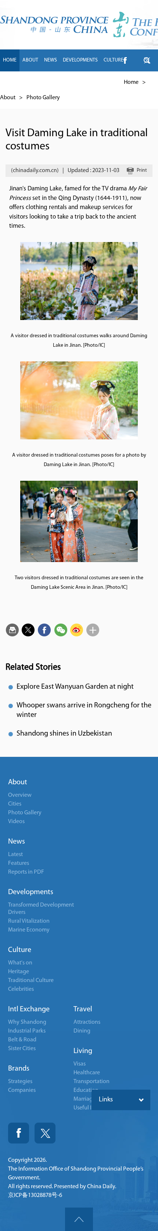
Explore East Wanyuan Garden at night (75, 687)
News (16, 841)
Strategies (20, 1082)
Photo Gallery (43, 98)
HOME (10, 60)
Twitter (45, 1133)
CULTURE (113, 60)
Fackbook (18, 1133)
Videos (16, 822)
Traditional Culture (31, 980)
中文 (116, 82)
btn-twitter (147, 60)
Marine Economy (29, 930)
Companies (22, 1090)
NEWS (50, 60)
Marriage (84, 1099)
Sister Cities (22, 1049)
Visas (79, 1064)
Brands (18, 1068)
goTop (79, 1219)
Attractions (86, 1022)
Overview (20, 795)
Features (18, 863)
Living (82, 1051)
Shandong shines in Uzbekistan (64, 733)
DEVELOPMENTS (80, 60)
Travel (82, 1009)
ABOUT (30, 60)
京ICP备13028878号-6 (35, 1195)
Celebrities (21, 989)
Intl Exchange (29, 1009)
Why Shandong (27, 1022)
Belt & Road (22, 1040)
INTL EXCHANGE (20, 82)
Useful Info (86, 1108)
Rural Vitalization (29, 921)
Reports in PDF (26, 872)
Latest (15, 855)
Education (85, 1090)
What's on (20, 963)
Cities (14, 804)
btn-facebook (125, 60)
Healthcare (86, 1073)
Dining (81, 1031)
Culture (19, 950)
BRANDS (53, 82)
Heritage (18, 972)
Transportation (91, 1082)
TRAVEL (76, 82)
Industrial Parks (27, 1031)
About (7, 98)
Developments (30, 892)
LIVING (97, 82)
